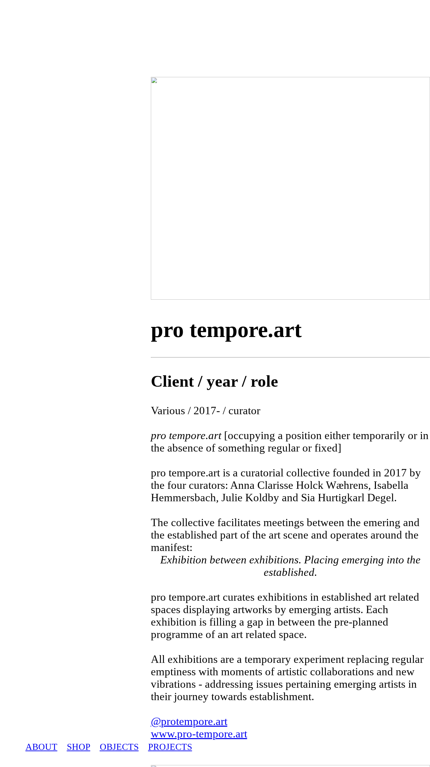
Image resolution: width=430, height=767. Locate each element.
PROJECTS (170, 747)
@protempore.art (189, 721)
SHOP (78, 747)
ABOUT (41, 747)
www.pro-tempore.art (199, 734)
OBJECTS (119, 747)
